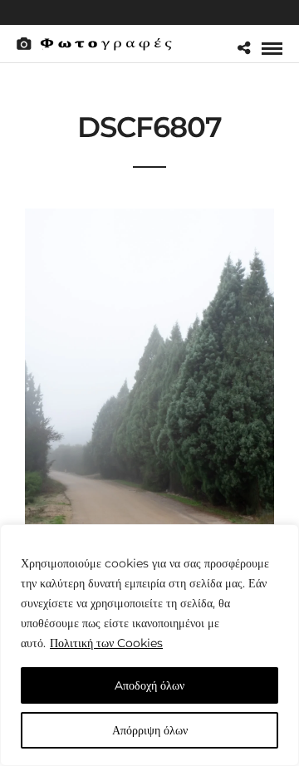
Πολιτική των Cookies (106, 643)
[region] (149, 645)
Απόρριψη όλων (150, 730)
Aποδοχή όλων (149, 685)
